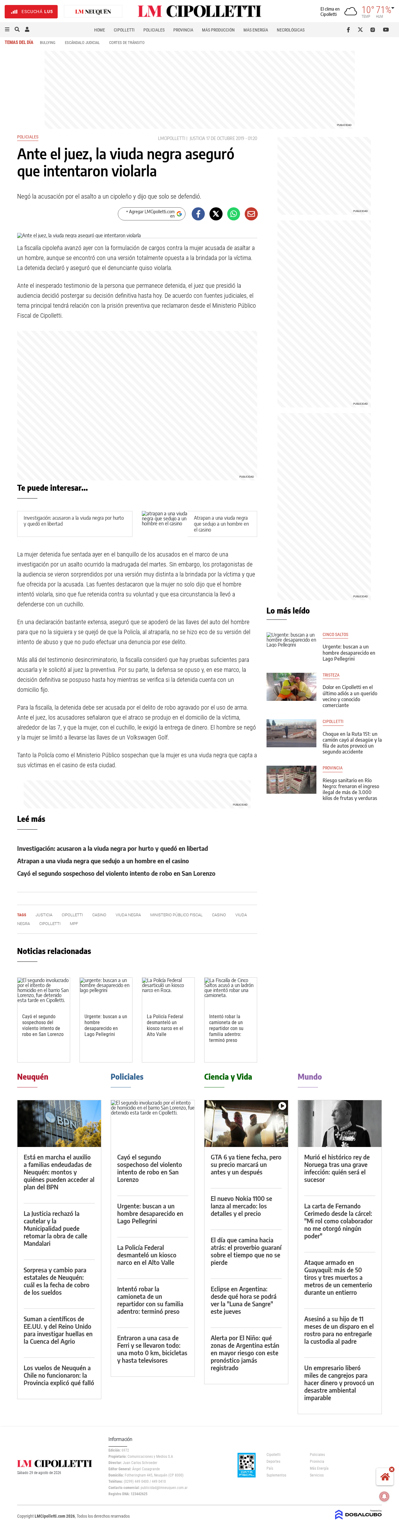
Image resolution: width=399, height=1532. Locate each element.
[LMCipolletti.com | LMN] (93, 11)
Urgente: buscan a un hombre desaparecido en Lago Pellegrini (105, 1026)
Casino (99, 915)
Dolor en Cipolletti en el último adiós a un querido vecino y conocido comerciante (350, 696)
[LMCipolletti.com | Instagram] (374, 29)
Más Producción (218, 30)
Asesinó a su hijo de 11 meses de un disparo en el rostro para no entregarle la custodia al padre (339, 1330)
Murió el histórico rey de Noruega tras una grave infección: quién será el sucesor (337, 1168)
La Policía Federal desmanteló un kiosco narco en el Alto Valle (165, 1026)
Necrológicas (291, 30)
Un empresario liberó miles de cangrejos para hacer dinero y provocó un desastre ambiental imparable (339, 1382)
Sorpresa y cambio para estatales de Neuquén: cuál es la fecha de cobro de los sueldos (56, 1281)
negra (23, 923)
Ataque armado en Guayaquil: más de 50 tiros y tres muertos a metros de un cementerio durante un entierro (338, 1277)
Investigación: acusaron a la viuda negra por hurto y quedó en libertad (74, 521)
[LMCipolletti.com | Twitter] (362, 29)
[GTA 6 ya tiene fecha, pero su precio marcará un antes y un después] (246, 1123)
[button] (7, 30)
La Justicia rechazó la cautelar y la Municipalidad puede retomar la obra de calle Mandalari (55, 1228)
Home (99, 30)
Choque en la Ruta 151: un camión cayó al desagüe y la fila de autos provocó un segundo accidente (352, 743)
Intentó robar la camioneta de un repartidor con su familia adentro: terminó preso (226, 1028)
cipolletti (333, 721)
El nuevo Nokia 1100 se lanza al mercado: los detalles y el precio (241, 1205)
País (270, 1468)
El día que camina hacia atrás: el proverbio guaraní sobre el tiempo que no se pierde (246, 1251)
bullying (47, 43)
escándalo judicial (82, 43)
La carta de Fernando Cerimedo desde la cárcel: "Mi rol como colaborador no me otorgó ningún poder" (338, 1221)
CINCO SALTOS (335, 634)
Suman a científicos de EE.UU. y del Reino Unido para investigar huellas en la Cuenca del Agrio (58, 1330)
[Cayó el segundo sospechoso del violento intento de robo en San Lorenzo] (43, 992)
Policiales (154, 30)
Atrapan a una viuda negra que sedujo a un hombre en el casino (221, 524)
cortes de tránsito (127, 43)
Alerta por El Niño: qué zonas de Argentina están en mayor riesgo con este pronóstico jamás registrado (245, 1352)
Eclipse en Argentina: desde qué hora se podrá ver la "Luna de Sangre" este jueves (243, 1300)
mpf (74, 923)
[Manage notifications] (384, 1496)
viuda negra (128, 915)
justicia (197, 138)
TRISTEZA (331, 675)
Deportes (273, 1461)
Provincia (183, 30)
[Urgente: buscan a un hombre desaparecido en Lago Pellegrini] (106, 992)
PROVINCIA (333, 768)
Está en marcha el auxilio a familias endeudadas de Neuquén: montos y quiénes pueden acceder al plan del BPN (59, 1172)
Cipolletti (124, 30)
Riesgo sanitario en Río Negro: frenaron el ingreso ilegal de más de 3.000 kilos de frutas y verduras (351, 789)
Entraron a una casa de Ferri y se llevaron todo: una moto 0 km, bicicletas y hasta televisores (152, 1349)
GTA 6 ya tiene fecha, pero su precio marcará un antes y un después (246, 1164)
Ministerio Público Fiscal (176, 915)
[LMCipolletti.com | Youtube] (386, 29)
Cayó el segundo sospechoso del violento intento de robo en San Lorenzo (116, 873)
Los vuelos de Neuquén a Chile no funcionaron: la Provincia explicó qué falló (59, 1375)
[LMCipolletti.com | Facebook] (349, 29)
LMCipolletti (171, 138)
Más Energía (255, 30)
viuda (241, 915)
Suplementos (276, 1475)
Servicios (317, 1475)
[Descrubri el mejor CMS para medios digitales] (358, 1520)
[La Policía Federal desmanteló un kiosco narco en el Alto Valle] (168, 992)
